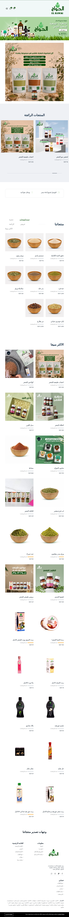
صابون (62, 907)
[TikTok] (58, 873)
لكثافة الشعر (29, 511)
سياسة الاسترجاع (38, 854)
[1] (35, 37)
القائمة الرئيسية (19, 846)
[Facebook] (62, 873)
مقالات (21, 857)
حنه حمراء (30, 554)
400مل (50, 903)
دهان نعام (30, 769)
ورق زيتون (19, 256)
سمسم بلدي (39, 256)
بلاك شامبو (29, 726)
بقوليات (34, 900)
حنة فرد (61, 289)
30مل (56, 900)
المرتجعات (60, 894)
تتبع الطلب (20, 854)
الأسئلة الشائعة (19, 851)
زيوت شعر (21, 903)
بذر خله (41, 289)
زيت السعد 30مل (58, 683)
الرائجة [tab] (11, 224)
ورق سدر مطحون (57, 554)
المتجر (21, 849)
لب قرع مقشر (59, 511)
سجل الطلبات (59, 891)
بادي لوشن (31, 905)
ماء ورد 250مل (28, 683)
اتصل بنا (41, 849)
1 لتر (9, 903)
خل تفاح (61, 769)
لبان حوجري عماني (57, 321)
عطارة (39, 903)
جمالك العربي (24, 905)
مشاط (31, 468)
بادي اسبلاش (38, 905)
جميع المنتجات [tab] (25, 220)
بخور (30, 903)
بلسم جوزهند (59, 726)
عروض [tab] (22, 224)
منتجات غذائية (53, 905)
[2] (33, 37)
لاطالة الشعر (59, 425)
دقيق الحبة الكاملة (57, 256)
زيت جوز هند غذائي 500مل (24, 812)
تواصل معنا (20, 860)
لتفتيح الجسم (59, 597)
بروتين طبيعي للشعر (26, 597)
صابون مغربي (12, 905)
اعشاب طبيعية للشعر (26, 157)
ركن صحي (16, 900)
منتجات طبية (14, 903)
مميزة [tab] (11, 220)
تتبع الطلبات (60, 883)
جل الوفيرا (44, 903)
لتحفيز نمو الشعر (62, 157)
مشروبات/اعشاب (41, 900)
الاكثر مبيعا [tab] (9, 229)
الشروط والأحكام (38, 851)
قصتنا (41, 846)
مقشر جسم (61, 905)
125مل (29, 900)
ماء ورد (35, 903)
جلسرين (52, 900)
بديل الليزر (29, 425)
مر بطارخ (40, 321)
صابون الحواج (59, 468)
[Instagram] (55, 873)
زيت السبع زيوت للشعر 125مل (23, 640)
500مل (27, 903)
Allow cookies (9, 914)
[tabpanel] (34, 282)
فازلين (18, 905)
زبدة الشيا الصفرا (58, 640)
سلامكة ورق (19, 289)
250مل (58, 903)
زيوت (47, 900)
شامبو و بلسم (23, 900)
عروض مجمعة (45, 905)
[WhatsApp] (51, 873)
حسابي (61, 888)
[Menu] (6, 8)
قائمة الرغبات (59, 886)
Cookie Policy (61, 914)
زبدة (54, 903)
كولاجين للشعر (28, 382)
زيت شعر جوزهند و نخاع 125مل (53, 812)
